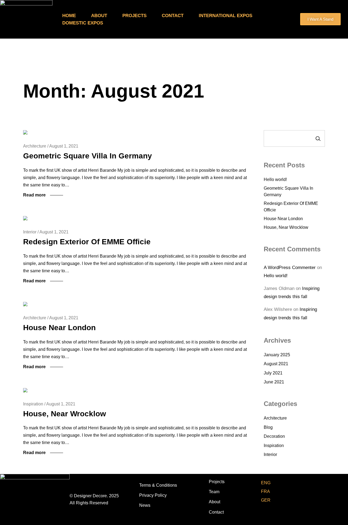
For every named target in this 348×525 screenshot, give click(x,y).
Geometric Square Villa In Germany (87, 156)
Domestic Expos (83, 23)
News (144, 505)
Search (318, 138)
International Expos (226, 15)
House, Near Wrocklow (64, 414)
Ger (266, 500)
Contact (173, 15)
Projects (134, 15)
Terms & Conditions (158, 485)
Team (214, 491)
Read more (34, 195)
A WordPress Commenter (290, 267)
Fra (265, 491)
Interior (270, 454)
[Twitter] (309, 478)
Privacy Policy (153, 495)
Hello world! (275, 179)
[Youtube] (321, 478)
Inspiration (274, 445)
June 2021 (274, 382)
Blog (268, 427)
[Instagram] (334, 478)
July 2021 (273, 373)
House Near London (59, 327)
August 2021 (276, 363)
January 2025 (277, 354)
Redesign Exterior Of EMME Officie (87, 242)
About (99, 15)
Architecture (275, 418)
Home (69, 15)
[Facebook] (297, 478)
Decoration (274, 436)
